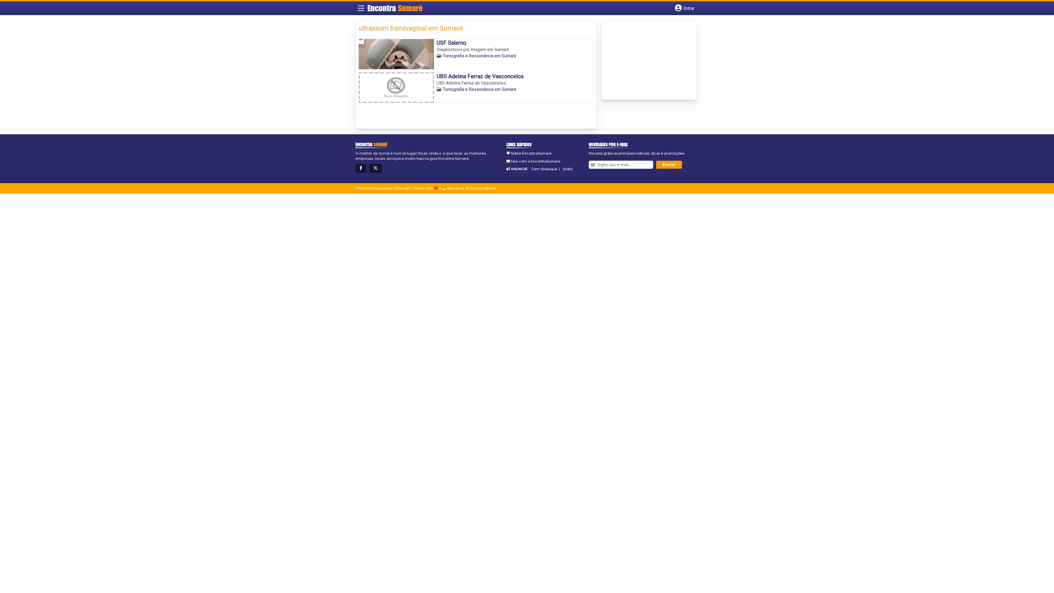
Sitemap (402, 188)
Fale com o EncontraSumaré (535, 161)
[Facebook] (360, 168)
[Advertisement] (645, 60)
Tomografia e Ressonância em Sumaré (479, 55)
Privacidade (382, 188)
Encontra (395, 8)
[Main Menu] (360, 8)
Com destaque (544, 169)
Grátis (568, 169)
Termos (362, 188)
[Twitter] (375, 168)
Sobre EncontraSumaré (531, 153)
